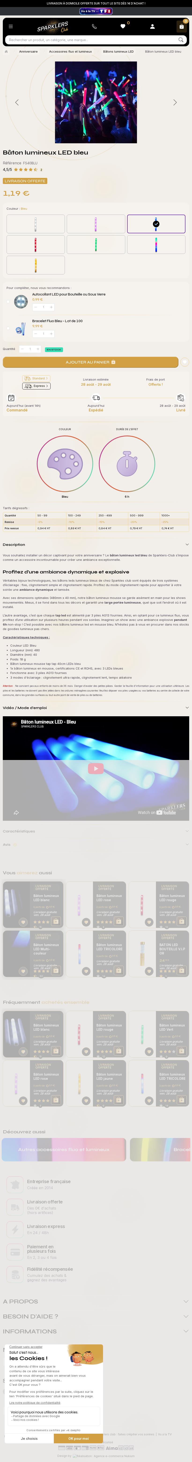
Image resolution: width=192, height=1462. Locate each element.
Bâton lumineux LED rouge (172, 898)
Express (39, 386)
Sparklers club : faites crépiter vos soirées (125, 1434)
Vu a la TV (165, 1434)
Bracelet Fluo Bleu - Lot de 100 (57, 321)
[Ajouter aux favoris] (23, 922)
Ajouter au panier (87, 362)
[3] (95, 136)
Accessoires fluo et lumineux (70, 51)
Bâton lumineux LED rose (109, 898)
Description (14, 544)
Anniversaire (28, 51)
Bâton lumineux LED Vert (172, 1027)
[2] (86, 136)
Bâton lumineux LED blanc (46, 898)
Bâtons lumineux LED (118, 51)
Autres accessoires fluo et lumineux (64, 1149)
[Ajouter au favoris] (184, 362)
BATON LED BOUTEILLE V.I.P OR (172, 949)
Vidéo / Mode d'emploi (25, 708)
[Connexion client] (152, 26)
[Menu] (10, 26)
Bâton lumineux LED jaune (109, 1076)
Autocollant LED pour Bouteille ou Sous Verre (69, 294)
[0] (70, 136)
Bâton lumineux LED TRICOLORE (109, 947)
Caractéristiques (19, 831)
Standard (38, 378)
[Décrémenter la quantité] (22, 349)
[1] (78, 136)
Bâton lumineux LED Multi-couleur (46, 949)
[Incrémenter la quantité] (38, 349)
